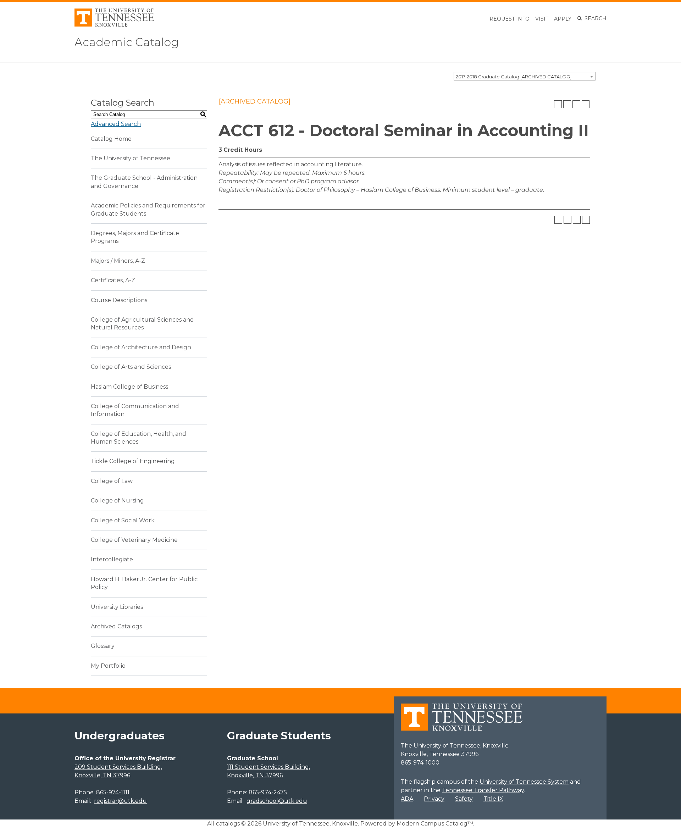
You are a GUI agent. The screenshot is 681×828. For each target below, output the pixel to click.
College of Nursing (117, 500)
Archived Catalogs (116, 626)
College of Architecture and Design (141, 347)
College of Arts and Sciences (131, 366)
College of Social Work (123, 520)
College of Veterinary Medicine (134, 540)
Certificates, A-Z (113, 280)
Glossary (103, 646)
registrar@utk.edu (120, 801)
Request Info (509, 19)
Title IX (493, 798)
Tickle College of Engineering (133, 461)
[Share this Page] (567, 104)
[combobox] (525, 76)
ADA (407, 798)
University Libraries (117, 607)
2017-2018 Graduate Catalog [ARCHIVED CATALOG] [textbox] (513, 76)
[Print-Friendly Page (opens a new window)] (576, 104)
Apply (562, 19)
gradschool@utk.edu (277, 801)
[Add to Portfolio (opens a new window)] (558, 104)
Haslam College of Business (129, 386)
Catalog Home (111, 138)
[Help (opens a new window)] (585, 104)
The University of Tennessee (130, 158)
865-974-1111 (112, 792)
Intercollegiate (112, 559)
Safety (464, 798)
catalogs (228, 823)
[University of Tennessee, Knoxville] (114, 24)
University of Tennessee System (524, 781)
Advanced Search (116, 124)
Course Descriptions (119, 300)
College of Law (112, 481)
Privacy (434, 798)
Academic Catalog (126, 42)
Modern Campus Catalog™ (435, 823)
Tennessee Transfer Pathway (483, 790)
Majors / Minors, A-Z (118, 260)
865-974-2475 (268, 792)
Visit (541, 19)
